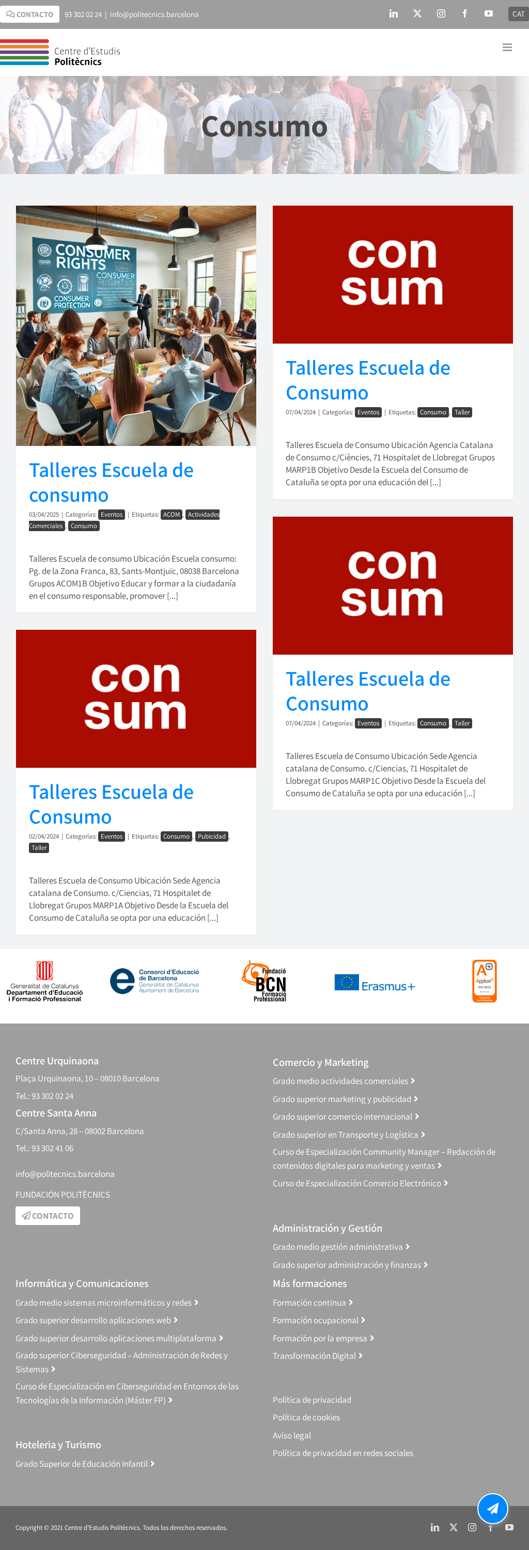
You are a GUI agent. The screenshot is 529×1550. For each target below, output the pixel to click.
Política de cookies (306, 1417)
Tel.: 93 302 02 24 (44, 1096)
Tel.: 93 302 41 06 (44, 1148)
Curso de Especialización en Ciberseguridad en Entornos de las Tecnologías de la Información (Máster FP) (127, 1393)
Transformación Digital (314, 1355)
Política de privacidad (312, 1399)
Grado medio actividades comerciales (340, 1081)
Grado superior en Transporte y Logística (345, 1134)
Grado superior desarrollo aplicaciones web (93, 1320)
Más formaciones (310, 1283)
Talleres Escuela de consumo (111, 481)
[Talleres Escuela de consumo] (136, 326)
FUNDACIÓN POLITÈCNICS (62, 1194)
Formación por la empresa (320, 1338)
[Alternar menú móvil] (508, 47)
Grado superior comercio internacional (342, 1116)
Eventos (111, 514)
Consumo (84, 525)
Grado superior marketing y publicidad (342, 1099)
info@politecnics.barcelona (154, 14)
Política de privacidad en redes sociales (343, 1453)
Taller (462, 412)
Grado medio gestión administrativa (338, 1246)
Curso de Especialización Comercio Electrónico (357, 1183)
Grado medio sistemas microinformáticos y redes (103, 1302)
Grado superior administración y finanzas (347, 1264)
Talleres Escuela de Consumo (368, 379)
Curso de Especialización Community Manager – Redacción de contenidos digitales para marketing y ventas (384, 1158)
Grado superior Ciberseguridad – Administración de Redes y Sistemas (121, 1362)
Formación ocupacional (316, 1320)
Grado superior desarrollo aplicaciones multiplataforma (115, 1338)
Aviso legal (292, 1435)
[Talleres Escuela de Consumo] (393, 275)
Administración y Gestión (327, 1228)
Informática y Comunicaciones (82, 1283)
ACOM (171, 514)
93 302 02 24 (83, 14)
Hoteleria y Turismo (58, 1444)
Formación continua (309, 1302)
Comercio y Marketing (320, 1062)
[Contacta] (492, 1508)
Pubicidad (212, 836)
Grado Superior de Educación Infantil (81, 1463)
